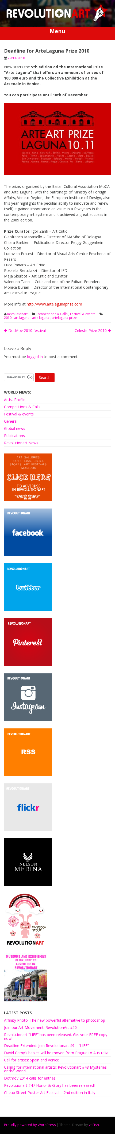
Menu (57, 31)
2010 (7, 318)
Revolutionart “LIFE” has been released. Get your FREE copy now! (55, 1036)
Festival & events (82, 314)
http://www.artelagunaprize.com (54, 304)
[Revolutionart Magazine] (57, 20)
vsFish (94, 1124)
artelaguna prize (64, 318)
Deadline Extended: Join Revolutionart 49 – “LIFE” (46, 1045)
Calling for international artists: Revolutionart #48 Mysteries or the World (55, 1069)
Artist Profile (14, 399)
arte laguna (40, 318)
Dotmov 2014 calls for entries (30, 1078)
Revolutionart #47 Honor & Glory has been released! (49, 1085)
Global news (14, 428)
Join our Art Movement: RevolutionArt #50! (41, 1027)
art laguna (21, 318)
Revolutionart (17, 314)
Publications (14, 435)
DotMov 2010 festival (26, 330)
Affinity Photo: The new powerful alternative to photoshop (54, 1020)
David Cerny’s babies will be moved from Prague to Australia (56, 1052)
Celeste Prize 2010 (91, 330)
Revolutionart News (21, 442)
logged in (35, 356)
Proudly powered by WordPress (30, 1124)
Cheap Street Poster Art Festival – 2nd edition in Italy (49, 1092)
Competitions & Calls (51, 314)
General (10, 421)
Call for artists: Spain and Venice (31, 1059)
